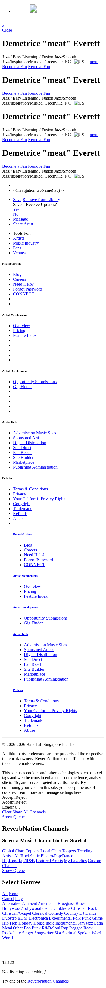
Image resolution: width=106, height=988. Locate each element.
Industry (26, 243)
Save (17, 199)
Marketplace (23, 462)
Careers (19, 279)
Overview (21, 325)
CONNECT (23, 294)
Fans (17, 248)
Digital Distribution (29, 442)
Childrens (62, 908)
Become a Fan (14, 66)
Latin (98, 923)
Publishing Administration (35, 467)
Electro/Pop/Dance (57, 855)
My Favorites (75, 860)
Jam (81, 923)
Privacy (19, 494)
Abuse (18, 518)
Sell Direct (22, 447)
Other (18, 928)
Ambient (29, 903)
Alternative (11, 903)
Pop (27, 928)
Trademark (22, 508)
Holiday (25, 923)
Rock (88, 928)
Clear (6, 812)
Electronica (38, 918)
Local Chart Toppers (58, 851)
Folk (77, 918)
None (13, 893)
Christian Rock (84, 908)
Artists (18, 238)
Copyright (21, 503)
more (94, 61)
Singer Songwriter (37, 933)
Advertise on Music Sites (34, 433)
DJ (81, 913)
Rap (64, 928)
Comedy (55, 913)
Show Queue (13, 817)
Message (20, 219)
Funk (86, 918)
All (5, 893)
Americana (47, 903)
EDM (22, 918)
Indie (50, 923)
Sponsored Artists (28, 437)
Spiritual (69, 933)
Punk (36, 928)
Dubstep (9, 918)
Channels (38, 812)
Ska (57, 933)
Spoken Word (89, 933)
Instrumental (66, 923)
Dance (90, 913)
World (7, 937)
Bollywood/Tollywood (21, 908)
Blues (80, 903)
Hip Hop (9, 923)
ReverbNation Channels (48, 981)
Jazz (89, 923)
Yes (16, 209)
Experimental (60, 918)
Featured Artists (49, 860)
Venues (19, 253)
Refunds (20, 513)
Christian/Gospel (16, 913)
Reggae (75, 928)
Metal (7, 928)
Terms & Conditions (30, 489)
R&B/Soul (51, 928)
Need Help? (23, 284)
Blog (17, 274)
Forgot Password (27, 289)
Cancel (8, 898)
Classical (39, 913)
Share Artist (23, 224)
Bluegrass (66, 903)
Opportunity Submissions (35, 381)
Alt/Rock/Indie (27, 855)
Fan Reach (22, 452)
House (39, 923)
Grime (97, 918)
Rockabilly (11, 933)
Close (7, 30)
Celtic (47, 908)
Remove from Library (41, 199)
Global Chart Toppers (20, 851)
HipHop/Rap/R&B (18, 860)
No (15, 214)
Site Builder (23, 457)
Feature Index (25, 335)
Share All (21, 812)
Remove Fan (39, 66)
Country (71, 913)
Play (19, 898)
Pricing (19, 330)
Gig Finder (22, 386)
